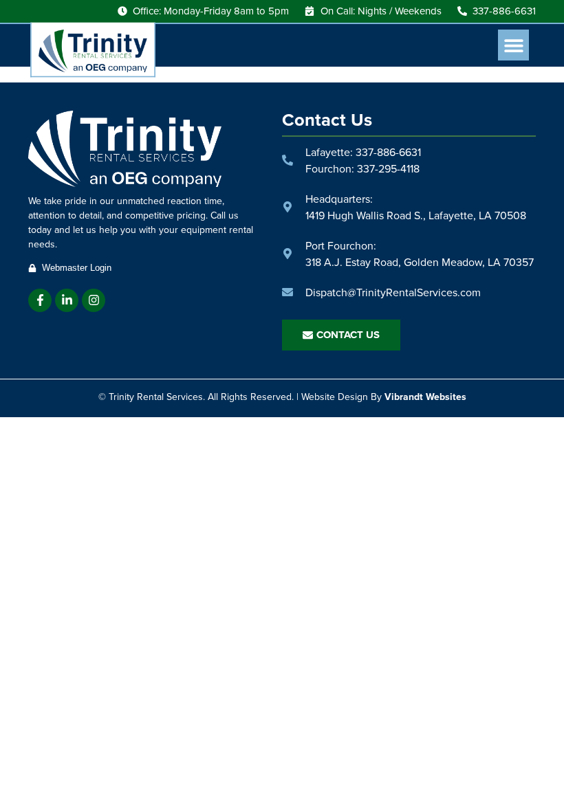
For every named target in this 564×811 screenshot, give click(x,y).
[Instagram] (93, 300)
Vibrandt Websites (425, 396)
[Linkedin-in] (66, 300)
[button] (513, 45)
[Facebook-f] (40, 300)
